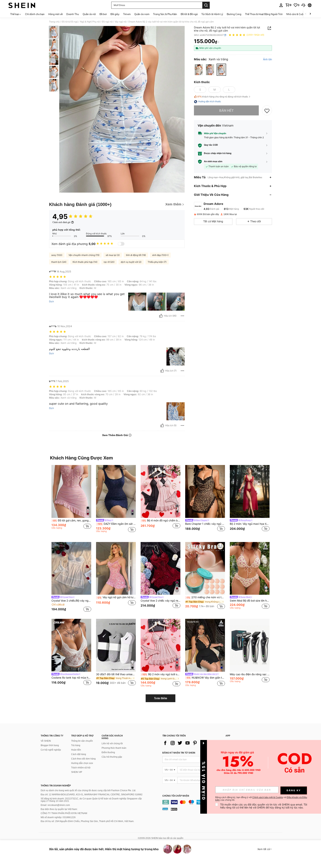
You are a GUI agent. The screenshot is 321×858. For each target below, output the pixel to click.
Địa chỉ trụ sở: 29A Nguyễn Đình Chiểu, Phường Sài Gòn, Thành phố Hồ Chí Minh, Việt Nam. (87, 821)
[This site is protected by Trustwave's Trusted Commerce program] (165, 809)
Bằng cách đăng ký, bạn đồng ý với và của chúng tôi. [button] (261, 798)
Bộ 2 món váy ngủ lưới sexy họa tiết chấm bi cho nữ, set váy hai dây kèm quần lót (160, 674)
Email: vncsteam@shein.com (55, 805)
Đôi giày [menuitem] (115, 14)
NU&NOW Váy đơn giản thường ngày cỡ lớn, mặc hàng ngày (205, 677)
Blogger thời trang (50, 745)
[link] (288, 5)
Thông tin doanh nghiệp (56, 785)
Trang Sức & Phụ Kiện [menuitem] (165, 14)
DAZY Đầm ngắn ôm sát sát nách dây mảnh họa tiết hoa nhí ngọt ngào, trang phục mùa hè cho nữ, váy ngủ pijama (116, 523)
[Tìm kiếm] (206, 5)
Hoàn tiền (76, 750)
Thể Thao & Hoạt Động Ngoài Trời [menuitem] (264, 14)
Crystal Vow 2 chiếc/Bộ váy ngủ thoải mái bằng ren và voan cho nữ (71, 600)
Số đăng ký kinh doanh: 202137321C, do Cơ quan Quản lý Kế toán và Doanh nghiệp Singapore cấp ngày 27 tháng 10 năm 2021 (91, 800)
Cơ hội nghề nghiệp (51, 750)
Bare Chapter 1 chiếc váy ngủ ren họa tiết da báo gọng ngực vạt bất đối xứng (205, 523)
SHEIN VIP (76, 772)
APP (228, 736)
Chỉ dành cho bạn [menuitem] (35, 14)
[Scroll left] (305, 14)
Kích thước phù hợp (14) (85, 262)
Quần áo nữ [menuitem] (89, 14)
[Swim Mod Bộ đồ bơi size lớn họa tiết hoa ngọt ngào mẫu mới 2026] (250, 568)
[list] (192, 743)
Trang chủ (54, 21)
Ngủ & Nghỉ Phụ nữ (90, 21)
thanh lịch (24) (58, 262)
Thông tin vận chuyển (82, 741)
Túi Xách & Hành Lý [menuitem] (212, 14)
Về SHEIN (46, 741)
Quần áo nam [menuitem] (141, 14)
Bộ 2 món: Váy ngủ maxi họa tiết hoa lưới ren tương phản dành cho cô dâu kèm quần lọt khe (250, 523)
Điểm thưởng (108, 752)
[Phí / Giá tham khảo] (218, 42)
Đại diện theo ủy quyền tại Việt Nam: (59, 809)
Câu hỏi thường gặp (112, 757)
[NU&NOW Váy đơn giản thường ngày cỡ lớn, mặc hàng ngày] (205, 645)
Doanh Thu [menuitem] (72, 14)
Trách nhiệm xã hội (80, 767)
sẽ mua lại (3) (113, 255)
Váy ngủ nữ (120, 21)
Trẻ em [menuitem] (127, 14)
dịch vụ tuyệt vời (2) (131, 262)
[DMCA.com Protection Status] (174, 809)
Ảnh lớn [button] (267, 59)
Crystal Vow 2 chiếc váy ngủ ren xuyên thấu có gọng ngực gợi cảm (160, 600)
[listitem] (71, 501)
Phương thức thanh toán (114, 748)
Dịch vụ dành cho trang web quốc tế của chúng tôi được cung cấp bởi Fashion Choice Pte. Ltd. (88, 790)
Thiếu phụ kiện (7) (157, 262)
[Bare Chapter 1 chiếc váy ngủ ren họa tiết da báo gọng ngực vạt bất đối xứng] (205, 491)
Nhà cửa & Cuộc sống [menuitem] (298, 14)
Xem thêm (160, 698)
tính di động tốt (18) (136, 255)
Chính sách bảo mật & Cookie (267, 797)
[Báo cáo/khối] (182, 316)
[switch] (121, 244)
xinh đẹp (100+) (160, 255)
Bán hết (226, 110)
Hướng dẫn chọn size (82, 763)
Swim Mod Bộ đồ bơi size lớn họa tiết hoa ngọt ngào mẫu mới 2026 (250, 600)
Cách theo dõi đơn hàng (83, 758)
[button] (303, 5)
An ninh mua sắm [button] (213, 161)
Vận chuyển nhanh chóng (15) (84, 255)
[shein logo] (21, 5)
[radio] (198, 70)
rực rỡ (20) (109, 262)
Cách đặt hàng (78, 754)
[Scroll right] (310, 14)
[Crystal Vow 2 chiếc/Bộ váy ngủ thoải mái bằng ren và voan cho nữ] (71, 568)
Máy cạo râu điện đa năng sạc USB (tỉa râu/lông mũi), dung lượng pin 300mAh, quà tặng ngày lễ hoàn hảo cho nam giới (250, 674)
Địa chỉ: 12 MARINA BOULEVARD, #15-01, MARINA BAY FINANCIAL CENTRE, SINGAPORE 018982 (91, 794)
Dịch (51, 301)
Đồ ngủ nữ (107, 21)
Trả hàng (75, 745)
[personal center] (281, 5)
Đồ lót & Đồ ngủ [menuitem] (189, 14)
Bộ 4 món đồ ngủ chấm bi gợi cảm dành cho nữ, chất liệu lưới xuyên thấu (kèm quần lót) (160, 520)
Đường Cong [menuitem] (234, 14)
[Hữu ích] (161, 316)
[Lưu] (267, 111)
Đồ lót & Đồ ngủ (70, 21)
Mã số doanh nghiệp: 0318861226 (58, 817)
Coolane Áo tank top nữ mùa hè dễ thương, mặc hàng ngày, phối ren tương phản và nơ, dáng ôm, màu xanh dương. (71, 677)
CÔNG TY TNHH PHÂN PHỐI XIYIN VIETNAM (64, 813)
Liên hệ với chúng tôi (112, 743)
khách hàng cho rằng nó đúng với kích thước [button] (222, 96)
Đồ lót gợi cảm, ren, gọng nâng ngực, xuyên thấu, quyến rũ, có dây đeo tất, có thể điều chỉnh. (71, 520)
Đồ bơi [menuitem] (103, 14)
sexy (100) (56, 255)
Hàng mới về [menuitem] (55, 14)
